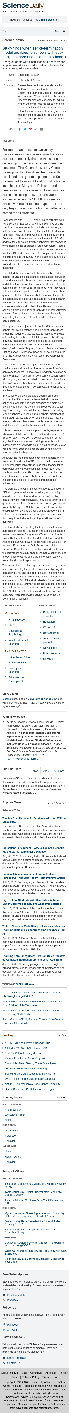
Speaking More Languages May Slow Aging (30, 1073)
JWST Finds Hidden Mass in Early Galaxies (30, 1079)
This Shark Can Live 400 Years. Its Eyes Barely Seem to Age (35, 1185)
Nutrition (9, 1120)
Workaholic (49, 627)
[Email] (41, 129)
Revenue (48, 659)
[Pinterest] (30, 129)
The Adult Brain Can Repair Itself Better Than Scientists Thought (30, 1231)
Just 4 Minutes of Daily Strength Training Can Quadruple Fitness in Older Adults (34, 1021)
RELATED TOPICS (13, 605)
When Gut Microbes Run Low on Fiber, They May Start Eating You (36, 1252)
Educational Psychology (15, 632)
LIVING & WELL (9, 1145)
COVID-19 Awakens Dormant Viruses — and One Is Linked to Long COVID (34, 1244)
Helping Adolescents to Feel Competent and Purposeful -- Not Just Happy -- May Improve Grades (34, 875)
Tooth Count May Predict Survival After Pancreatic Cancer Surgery (33, 1193)
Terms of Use (49, 1377)
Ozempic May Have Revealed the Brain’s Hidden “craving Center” (33, 1222)
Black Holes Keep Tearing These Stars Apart (30, 1063)
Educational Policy (19, 657)
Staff (24, 1373)
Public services (51, 653)
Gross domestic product (52, 640)
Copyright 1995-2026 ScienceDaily (24, 1382)
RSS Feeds (14, 1300)
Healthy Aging (13, 1156)
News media (50, 648)
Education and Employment (17, 679)
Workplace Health (15, 1114)
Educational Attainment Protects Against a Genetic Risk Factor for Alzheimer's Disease (33, 849)
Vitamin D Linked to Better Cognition (25, 1058)
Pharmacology (13, 1109)
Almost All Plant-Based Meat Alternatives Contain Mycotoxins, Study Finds (30, 1012)
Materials (7, 699)
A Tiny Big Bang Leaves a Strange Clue (27, 1043)
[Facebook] (20, 129)
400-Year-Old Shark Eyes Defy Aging (26, 1068)
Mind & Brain (12, 613)
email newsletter (49, 19)
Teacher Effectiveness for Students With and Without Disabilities (34, 820)
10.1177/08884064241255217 (23, 758)
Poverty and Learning (15, 670)
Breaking (7, 1035)
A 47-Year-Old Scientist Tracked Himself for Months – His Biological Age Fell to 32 (32, 994)
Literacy (13, 625)
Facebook (12, 1324)
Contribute (36, 1373)
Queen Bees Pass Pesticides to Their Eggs (29, 1089)
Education (49, 621)
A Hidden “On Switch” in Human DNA (26, 1048)
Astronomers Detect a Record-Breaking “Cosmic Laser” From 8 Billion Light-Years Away (33, 1003)
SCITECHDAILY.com (25, 984)
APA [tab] (46, 770)
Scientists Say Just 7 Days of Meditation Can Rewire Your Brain (35, 1260)
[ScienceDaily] (23, 5)
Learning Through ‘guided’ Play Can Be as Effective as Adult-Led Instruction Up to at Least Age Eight (33, 957)
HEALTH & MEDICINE (12, 1104)
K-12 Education (17, 619)
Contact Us (13, 1363)
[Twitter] (25, 129)
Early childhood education (52, 614)
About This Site (10, 1373)
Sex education (51, 633)
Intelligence (11, 1130)
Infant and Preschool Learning (20, 642)
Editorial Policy (30, 1377)
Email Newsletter (17, 1295)
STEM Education (18, 662)
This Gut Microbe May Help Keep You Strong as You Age (34, 1201)
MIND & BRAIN (9, 1125)
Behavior (10, 1141)
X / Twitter (12, 1330)
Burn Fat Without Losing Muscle (23, 1053)
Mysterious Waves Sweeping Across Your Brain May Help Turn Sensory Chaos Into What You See (34, 1214)
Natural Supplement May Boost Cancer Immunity (32, 1084)
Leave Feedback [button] (16, 1358)
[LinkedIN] (36, 129)
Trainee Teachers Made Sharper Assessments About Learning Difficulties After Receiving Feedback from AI (34, 929)
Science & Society (15, 650)
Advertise (50, 1373)
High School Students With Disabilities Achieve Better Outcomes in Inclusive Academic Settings (31, 902)
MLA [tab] (35, 770)
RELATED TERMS (47, 605)
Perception (11, 1135)
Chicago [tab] (59, 770)
